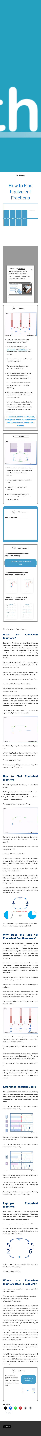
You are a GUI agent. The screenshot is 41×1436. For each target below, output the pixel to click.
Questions (18, 218)
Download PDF (11, 584)
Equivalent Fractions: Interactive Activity (20, 563)
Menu (22, 175)
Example (6, 218)
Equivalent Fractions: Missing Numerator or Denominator (28, 1379)
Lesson (24, 218)
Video (12, 218)
